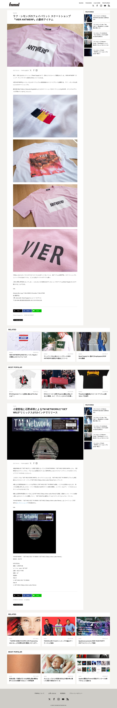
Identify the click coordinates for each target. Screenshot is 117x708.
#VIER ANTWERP (29, 315)
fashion (15, 13)
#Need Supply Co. (18, 315)
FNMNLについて (39, 693)
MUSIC (81, 3)
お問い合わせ (52, 693)
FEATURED (106, 3)
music (14, 406)
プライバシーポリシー (75, 693)
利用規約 (62, 693)
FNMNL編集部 (25, 70)
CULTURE (97, 3)
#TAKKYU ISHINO (18, 600)
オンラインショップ (22, 503)
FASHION (89, 3)
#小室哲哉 (26, 600)
